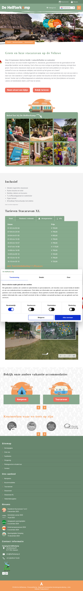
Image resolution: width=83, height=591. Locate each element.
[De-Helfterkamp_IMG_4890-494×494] (41, 130)
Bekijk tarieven (42, 90)
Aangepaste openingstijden (16, 521)
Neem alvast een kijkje (17, 90)
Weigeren (41, 317)
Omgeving (7, 460)
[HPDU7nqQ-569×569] (65, 153)
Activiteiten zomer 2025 (15, 515)
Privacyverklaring (32, 587)
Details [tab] (41, 277)
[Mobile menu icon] (79, 8)
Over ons (7, 452)
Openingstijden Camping (15, 533)
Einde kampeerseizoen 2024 (17, 527)
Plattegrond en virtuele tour (13, 464)
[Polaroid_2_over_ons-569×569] (18, 153)
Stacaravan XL (9, 495)
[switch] (31, 309)
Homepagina (8, 448)
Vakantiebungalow (10, 499)
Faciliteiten (7, 456)
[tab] (10, 218)
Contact (6, 468)
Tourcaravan (61, 399)
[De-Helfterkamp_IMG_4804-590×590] (65, 130)
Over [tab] (68, 277)
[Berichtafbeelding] (4, 510)
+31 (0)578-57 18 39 (11, 558)
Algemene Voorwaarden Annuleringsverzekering (52, 587)
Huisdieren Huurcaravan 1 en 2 (17, 509)
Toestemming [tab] (14, 277)
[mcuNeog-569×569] (41, 153)
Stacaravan (8, 491)
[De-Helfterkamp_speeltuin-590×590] (18, 130)
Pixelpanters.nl (44, 589)
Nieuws (74, 2)
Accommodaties (9, 482)
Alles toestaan (68, 317)
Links (68, 587)
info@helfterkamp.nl (11, 554)
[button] (38, 407)
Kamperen (21, 399)
